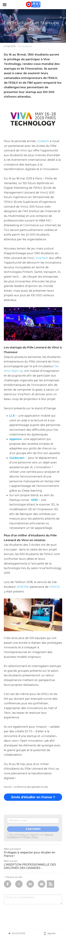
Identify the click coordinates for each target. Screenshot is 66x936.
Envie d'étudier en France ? (33, 797)
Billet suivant (10, 861)
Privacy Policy (30, 837)
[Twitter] (19, 884)
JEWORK (22, 587)
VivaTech (41, 258)
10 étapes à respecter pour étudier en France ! (29, 854)
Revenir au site (14, 877)
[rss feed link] (50, 884)
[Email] (41, 884)
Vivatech (43, 141)
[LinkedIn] (30, 884)
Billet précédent (12, 849)
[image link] (33, 614)
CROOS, (54, 587)
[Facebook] (7, 884)
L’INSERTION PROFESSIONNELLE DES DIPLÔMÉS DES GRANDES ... (30, 866)
